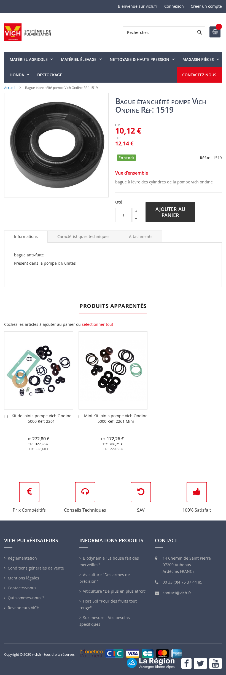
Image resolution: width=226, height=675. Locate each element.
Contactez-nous (22, 587)
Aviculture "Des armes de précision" (104, 578)
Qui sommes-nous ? (26, 597)
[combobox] (164, 32)
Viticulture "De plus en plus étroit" (114, 591)
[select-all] (97, 324)
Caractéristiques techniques (83, 236)
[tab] (26, 237)
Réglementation (22, 558)
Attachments (140, 236)
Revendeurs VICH (23, 607)
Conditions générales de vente (36, 568)
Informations (26, 236)
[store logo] (27, 32)
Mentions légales (23, 578)
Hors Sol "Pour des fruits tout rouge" (108, 604)
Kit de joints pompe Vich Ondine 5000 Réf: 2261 (41, 418)
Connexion (174, 6)
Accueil (9, 87)
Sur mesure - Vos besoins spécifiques (104, 621)
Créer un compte (206, 6)
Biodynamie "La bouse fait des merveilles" (109, 561)
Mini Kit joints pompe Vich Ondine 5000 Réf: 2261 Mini (115, 418)
